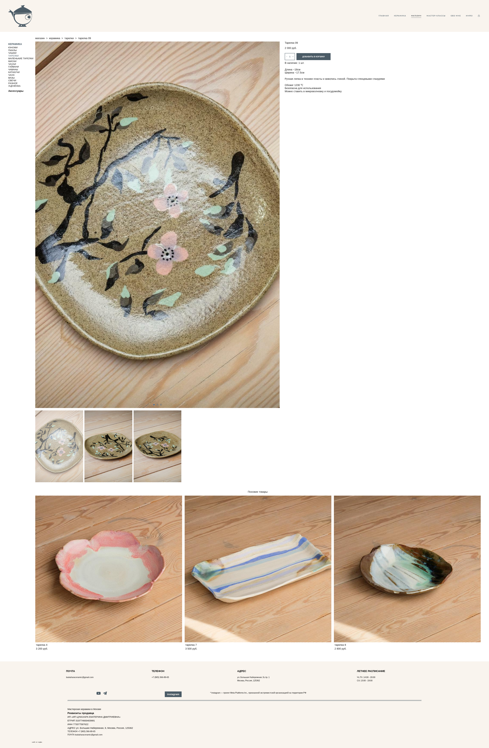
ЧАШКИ (12, 53)
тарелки (69, 38)
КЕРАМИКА (400, 16)
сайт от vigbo (37, 742)
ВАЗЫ (11, 78)
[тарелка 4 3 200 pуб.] (108, 569)
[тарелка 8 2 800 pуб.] (407, 569)
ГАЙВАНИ (13, 66)
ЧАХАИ (12, 64)
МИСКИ (12, 61)
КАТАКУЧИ (14, 72)
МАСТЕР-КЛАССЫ (436, 16)
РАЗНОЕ (13, 83)
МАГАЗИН (416, 16)
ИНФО (469, 16)
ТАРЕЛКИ (13, 56)
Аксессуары (15, 91)
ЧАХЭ (11, 75)
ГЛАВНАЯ (384, 16)
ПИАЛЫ (12, 50)
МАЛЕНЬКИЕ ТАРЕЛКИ (20, 58)
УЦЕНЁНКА (14, 86)
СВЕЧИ (12, 80)
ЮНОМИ (13, 47)
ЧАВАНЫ (13, 69)
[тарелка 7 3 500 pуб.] (258, 569)
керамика (54, 38)
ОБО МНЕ (456, 16)
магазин (40, 38)
